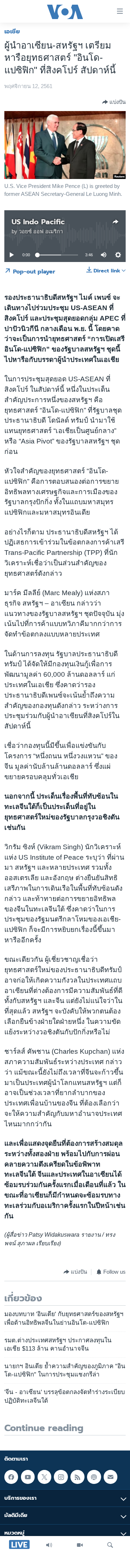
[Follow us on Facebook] (11, 1477)
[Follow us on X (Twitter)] (44, 1477)
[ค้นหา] (110, 1545)
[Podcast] (94, 1477)
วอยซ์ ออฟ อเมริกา (41, 231)
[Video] (80, 1545)
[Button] (114, 102)
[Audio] (49, 1545)
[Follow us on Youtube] (28, 1477)
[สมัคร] (110, 1477)
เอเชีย (12, 31)
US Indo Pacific (38, 221)
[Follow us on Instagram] (61, 1477)
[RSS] (77, 1477)
